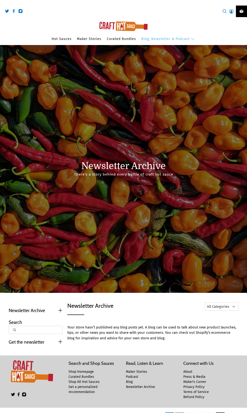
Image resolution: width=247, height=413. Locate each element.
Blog (129, 382)
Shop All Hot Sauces (84, 382)
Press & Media (194, 377)
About (187, 372)
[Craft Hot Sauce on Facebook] (15, 12)
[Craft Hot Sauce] (123, 26)
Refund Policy (193, 397)
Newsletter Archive (140, 387)
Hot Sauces (62, 39)
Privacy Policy (194, 387)
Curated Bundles (121, 39)
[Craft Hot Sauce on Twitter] (8, 12)
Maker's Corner (194, 382)
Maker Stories (89, 39)
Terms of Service (196, 392)
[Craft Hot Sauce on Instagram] (21, 12)
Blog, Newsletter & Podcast (165, 39)
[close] (242, 2)
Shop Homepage (81, 372)
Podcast (132, 377)
